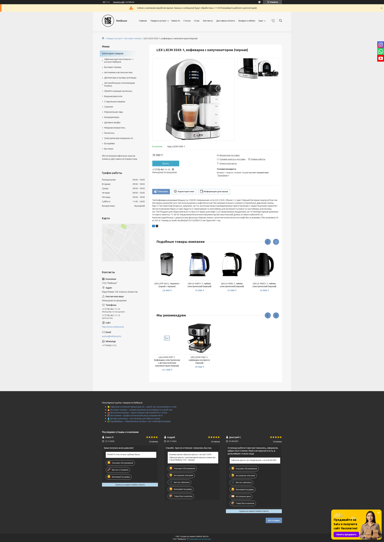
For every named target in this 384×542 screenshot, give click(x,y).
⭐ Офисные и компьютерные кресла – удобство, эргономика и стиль (142, 407)
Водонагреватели (113, 96)
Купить (165, 163)
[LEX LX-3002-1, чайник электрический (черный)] (232, 264)
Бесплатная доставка (230, 155)
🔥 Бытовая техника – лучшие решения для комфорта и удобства (139, 410)
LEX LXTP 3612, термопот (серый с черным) (167, 285)
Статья (186, 21)
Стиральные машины (114, 101)
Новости (175, 21)
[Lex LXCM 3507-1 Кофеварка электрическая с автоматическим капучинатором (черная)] (167, 338)
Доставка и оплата (225, 21)
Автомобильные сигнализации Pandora (119, 84)
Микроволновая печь (114, 128)
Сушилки (108, 106)
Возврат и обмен (246, 21)
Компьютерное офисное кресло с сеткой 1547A (190, 454)
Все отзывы (274, 520)
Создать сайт (119, 2)
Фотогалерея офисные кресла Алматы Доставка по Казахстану (119, 157)
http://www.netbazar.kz (113, 327)
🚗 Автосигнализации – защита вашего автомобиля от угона (137, 412)
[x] (157, 226)
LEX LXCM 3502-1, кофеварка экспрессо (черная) (199, 360)
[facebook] (153, 226)
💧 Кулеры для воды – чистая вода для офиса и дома (133, 418)
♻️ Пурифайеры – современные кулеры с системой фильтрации (139, 421)
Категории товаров (112, 53)
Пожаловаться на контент (200, 539)
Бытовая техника (132, 38)
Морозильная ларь (113, 112)
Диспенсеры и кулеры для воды (120, 77)
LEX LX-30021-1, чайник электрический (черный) (264, 285)
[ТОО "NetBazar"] (108, 21)
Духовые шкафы (112, 122)
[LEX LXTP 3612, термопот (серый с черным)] (167, 264)
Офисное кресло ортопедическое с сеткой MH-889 (253, 460)
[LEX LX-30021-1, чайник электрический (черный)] (264, 264)
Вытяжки (108, 149)
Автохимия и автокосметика (118, 72)
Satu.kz (205, 536)
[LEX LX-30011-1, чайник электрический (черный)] (199, 264)
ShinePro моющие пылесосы (118, 91)
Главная (143, 21)
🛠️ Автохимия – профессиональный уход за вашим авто (135, 415)
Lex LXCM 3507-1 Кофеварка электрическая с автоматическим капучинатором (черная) (167, 361)
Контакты (208, 21)
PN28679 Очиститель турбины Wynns (123, 454)
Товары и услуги (158, 21)
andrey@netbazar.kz (111, 336)
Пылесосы (109, 133)
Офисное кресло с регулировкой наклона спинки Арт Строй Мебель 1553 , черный (192, 459)
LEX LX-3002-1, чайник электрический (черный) (232, 285)
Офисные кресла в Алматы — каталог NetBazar (119, 60)
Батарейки (109, 143)
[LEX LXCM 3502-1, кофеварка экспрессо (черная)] (199, 338)
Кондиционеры (111, 117)
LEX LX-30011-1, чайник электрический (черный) (199, 285)
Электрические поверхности (118, 138)
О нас (197, 21)
